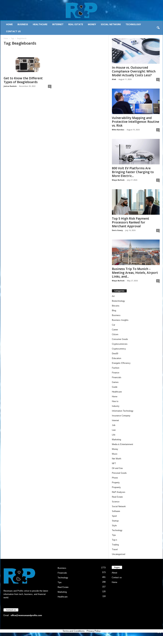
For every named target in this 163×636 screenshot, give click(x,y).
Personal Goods (119, 473)
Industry (115, 406)
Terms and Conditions (74, 631)
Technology (133, 24)
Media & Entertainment (122, 444)
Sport (114, 516)
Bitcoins (115, 306)
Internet (58, 24)
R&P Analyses (118, 492)
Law (114, 430)
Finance (115, 372)
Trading (115, 544)
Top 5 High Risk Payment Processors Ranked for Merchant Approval (130, 222)
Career (115, 329)
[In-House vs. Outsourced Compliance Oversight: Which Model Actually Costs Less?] (136, 51)
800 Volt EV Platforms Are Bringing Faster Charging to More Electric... (133, 172)
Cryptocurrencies (120, 344)
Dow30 (115, 353)
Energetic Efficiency (121, 363)
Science (115, 501)
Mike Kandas (118, 129)
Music (114, 454)
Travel (115, 549)
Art (113, 296)
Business (23, 24)
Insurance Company (121, 415)
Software (116, 511)
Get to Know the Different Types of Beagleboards (23, 80)
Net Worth (116, 458)
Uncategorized (118, 554)
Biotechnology (118, 301)
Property (116, 482)
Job (113, 425)
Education (116, 358)
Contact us (13, 31)
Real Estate (75, 24)
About (114, 572)
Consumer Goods (120, 339)
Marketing (116, 439)
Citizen (115, 334)
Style (114, 525)
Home (9, 24)
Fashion (115, 368)
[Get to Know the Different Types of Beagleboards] (27, 61)
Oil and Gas (117, 468)
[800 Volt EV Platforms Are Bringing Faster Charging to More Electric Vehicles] (136, 151)
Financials (116, 377)
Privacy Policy (93, 631)
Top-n (114, 540)
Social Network (111, 24)
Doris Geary (117, 230)
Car (113, 325)
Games (115, 382)
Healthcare (40, 24)
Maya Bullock (118, 180)
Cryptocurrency (119, 349)
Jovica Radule (10, 86)
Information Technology (122, 411)
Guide (114, 387)
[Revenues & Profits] (81, 10)
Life (113, 435)
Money (92, 24)
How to (115, 401)
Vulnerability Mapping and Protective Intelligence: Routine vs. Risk (135, 122)
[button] (158, 27)
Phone (115, 478)
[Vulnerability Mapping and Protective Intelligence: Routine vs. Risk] (136, 101)
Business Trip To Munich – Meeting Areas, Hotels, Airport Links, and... (135, 273)
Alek (114, 79)
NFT (114, 463)
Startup (115, 521)
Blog (114, 310)
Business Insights (120, 320)
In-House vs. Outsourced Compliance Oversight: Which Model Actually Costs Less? (134, 71)
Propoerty (116, 487)
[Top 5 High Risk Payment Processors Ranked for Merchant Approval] (136, 202)
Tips (114, 535)
